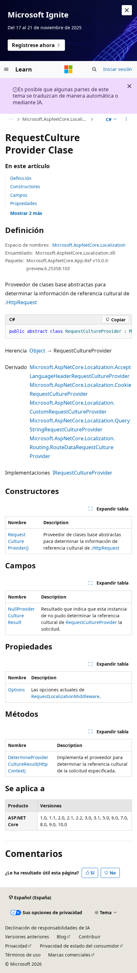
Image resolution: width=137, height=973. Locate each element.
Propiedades (23, 203)
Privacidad (16, 946)
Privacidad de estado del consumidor (79, 946)
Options (16, 690)
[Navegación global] (6, 69)
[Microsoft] (68, 69)
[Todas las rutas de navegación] (10, 119)
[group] (68, 332)
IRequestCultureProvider (82, 472)
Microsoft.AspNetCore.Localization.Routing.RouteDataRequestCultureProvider (72, 447)
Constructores (25, 186)
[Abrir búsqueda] (94, 69)
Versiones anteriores (27, 937)
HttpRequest (21, 302)
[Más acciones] (126, 119)
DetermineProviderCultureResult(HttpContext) (28, 764)
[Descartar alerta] (127, 10)
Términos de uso (22, 955)
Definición (21, 178)
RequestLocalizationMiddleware (65, 696)
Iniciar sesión (117, 69)
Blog (61, 937)
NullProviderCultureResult (21, 615)
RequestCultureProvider (91, 622)
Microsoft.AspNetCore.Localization (55, 119)
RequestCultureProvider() (18, 541)
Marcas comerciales (69, 955)
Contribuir (90, 937)
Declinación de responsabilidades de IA (47, 928)
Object (37, 350)
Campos (18, 195)
